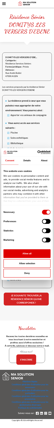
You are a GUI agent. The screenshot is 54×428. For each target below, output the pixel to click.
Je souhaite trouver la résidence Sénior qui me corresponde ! (26, 299)
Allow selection (27, 263)
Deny (27, 273)
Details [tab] (27, 160)
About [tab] (44, 160)
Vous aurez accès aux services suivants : (22, 125)
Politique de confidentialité (30, 408)
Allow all (27, 253)
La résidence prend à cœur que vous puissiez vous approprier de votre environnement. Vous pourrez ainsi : (25, 105)
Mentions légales (30, 381)
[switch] (46, 221)
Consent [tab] (9, 160)
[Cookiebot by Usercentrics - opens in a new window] (38, 152)
